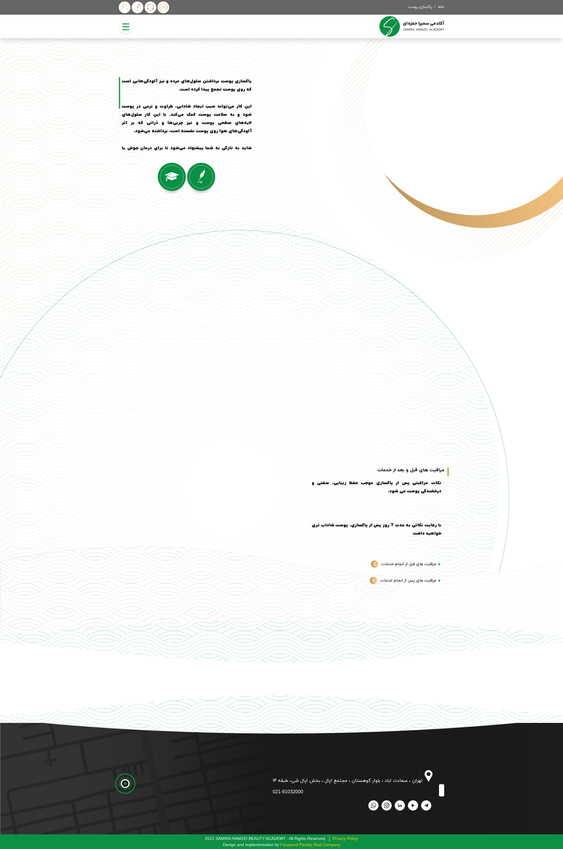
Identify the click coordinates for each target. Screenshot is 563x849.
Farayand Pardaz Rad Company (310, 844)
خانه (441, 7)
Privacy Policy (345, 838)
